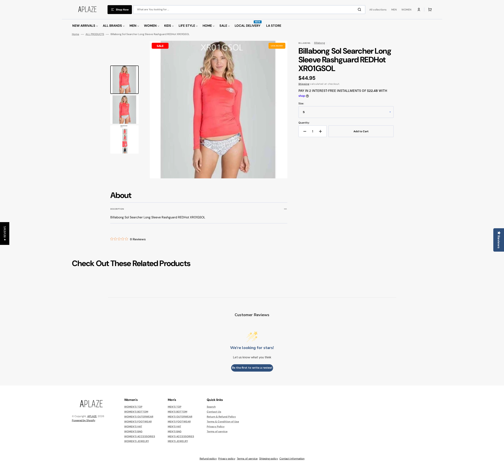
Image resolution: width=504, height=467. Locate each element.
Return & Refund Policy (221, 416)
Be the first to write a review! (252, 368)
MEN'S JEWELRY (178, 441)
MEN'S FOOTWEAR (179, 421)
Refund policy (208, 458)
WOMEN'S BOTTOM (136, 411)
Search (211, 406)
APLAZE (92, 416)
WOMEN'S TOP (133, 406)
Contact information (292, 458)
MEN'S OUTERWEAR (180, 416)
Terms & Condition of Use (223, 421)
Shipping (304, 84)
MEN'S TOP (174, 406)
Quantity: (304, 122)
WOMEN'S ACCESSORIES (139, 436)
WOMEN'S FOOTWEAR (138, 421)
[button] (418, 9)
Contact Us (214, 411)
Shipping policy (268, 458)
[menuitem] (85, 26)
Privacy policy (226, 458)
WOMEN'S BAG (133, 431)
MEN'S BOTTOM (177, 411)
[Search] (360, 9)
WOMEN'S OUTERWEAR (138, 416)
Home (75, 34)
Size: (301, 103)
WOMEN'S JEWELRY (136, 441)
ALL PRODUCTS (95, 34)
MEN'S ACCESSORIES (181, 436)
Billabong (319, 43)
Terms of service (217, 431)
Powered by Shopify (83, 420)
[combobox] (249, 9)
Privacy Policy (216, 426)
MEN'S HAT (174, 426)
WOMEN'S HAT (133, 426)
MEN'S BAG (174, 431)
